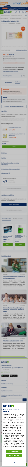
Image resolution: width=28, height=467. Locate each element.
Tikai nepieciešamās (14, 455)
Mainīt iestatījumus (12, 462)
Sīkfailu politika (13, 458)
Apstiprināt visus (14, 451)
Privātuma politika (13, 460)
